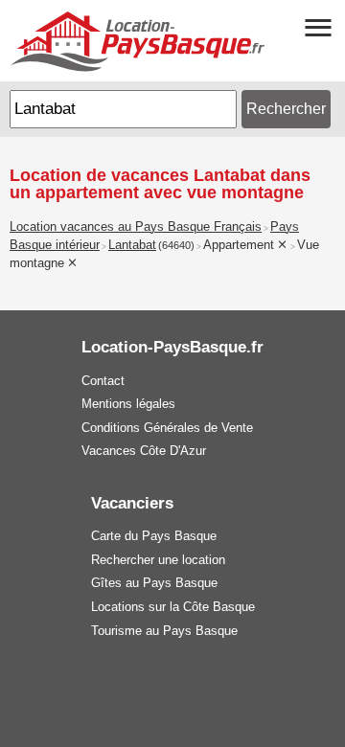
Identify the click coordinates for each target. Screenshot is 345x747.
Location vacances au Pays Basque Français (136, 227)
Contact (103, 381)
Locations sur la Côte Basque (173, 607)
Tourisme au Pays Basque (164, 630)
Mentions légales (128, 403)
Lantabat (132, 245)
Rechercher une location (158, 560)
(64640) (176, 245)
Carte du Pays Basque (154, 536)
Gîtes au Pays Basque (154, 583)
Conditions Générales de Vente (167, 427)
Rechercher (286, 109)
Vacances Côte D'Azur (143, 450)
